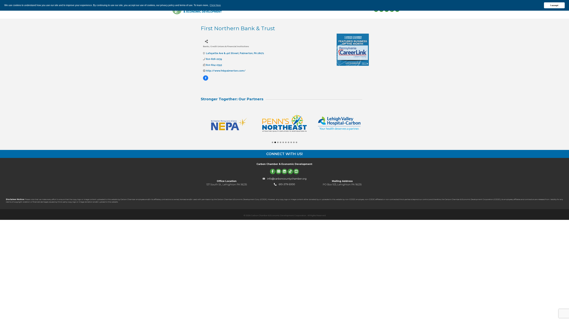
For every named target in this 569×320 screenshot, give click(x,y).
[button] (272, 142)
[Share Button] (206, 41)
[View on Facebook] (205, 79)
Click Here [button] (215, 5)
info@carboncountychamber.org (287, 178)
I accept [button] (554, 5)
